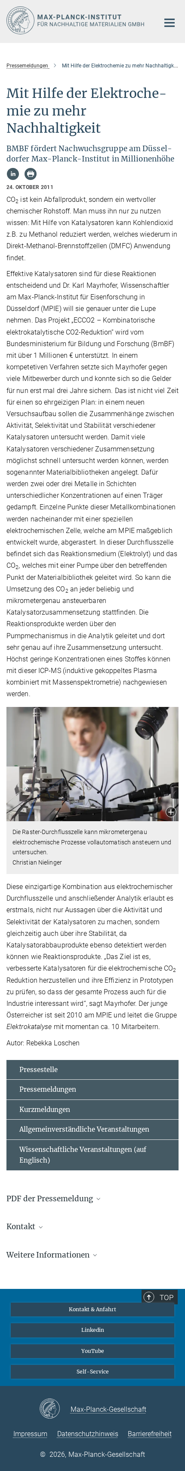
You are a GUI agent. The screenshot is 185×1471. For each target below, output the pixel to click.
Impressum (30, 1434)
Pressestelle (38, 1070)
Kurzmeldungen (44, 1110)
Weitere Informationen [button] (48, 1255)
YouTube (92, 1351)
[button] (171, 813)
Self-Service (93, 1371)
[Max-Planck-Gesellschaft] (55, 1409)
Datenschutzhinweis (87, 1434)
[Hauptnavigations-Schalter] (169, 22)
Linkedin (92, 1330)
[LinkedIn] (12, 174)
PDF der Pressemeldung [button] (50, 1198)
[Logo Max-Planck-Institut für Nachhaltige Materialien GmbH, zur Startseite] (76, 20)
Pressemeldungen (47, 1089)
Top (166, 1297)
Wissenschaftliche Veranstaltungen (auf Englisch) (82, 1155)
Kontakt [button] (21, 1226)
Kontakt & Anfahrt (92, 1309)
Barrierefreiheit (150, 1434)
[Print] (30, 174)
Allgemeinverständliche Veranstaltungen (84, 1129)
